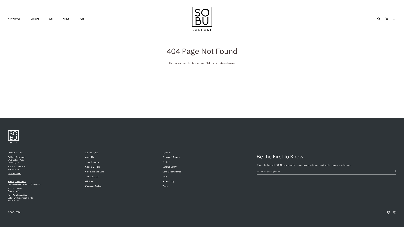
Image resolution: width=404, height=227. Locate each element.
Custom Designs (92, 167)
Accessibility (168, 181)
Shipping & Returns (171, 157)
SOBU (12, 212)
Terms (165, 186)
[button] (36, 19)
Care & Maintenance (94, 172)
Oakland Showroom (16, 157)
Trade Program (92, 162)
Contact (166, 162)
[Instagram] (394, 212)
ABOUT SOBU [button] (91, 152)
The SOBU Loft (92, 176)
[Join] (393, 171)
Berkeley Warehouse (17, 181)
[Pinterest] (388, 212)
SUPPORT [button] (167, 152)
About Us (89, 157)
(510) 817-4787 (14, 173)
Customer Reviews (93, 186)
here (213, 63)
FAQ (165, 176)
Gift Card (89, 181)
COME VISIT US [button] (15, 152)
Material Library (170, 167)
